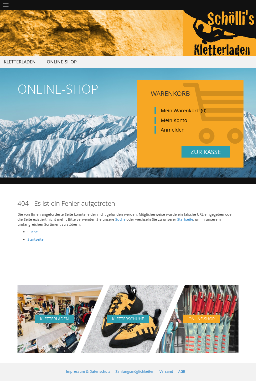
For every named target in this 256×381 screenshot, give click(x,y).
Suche (120, 219)
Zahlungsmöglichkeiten (135, 371)
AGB (181, 371)
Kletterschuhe (128, 319)
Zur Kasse (205, 152)
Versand (166, 371)
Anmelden (172, 129)
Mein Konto (174, 120)
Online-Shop (201, 319)
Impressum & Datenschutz (88, 371)
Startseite (185, 219)
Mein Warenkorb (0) (183, 110)
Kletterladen (54, 319)
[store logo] (219, 33)
